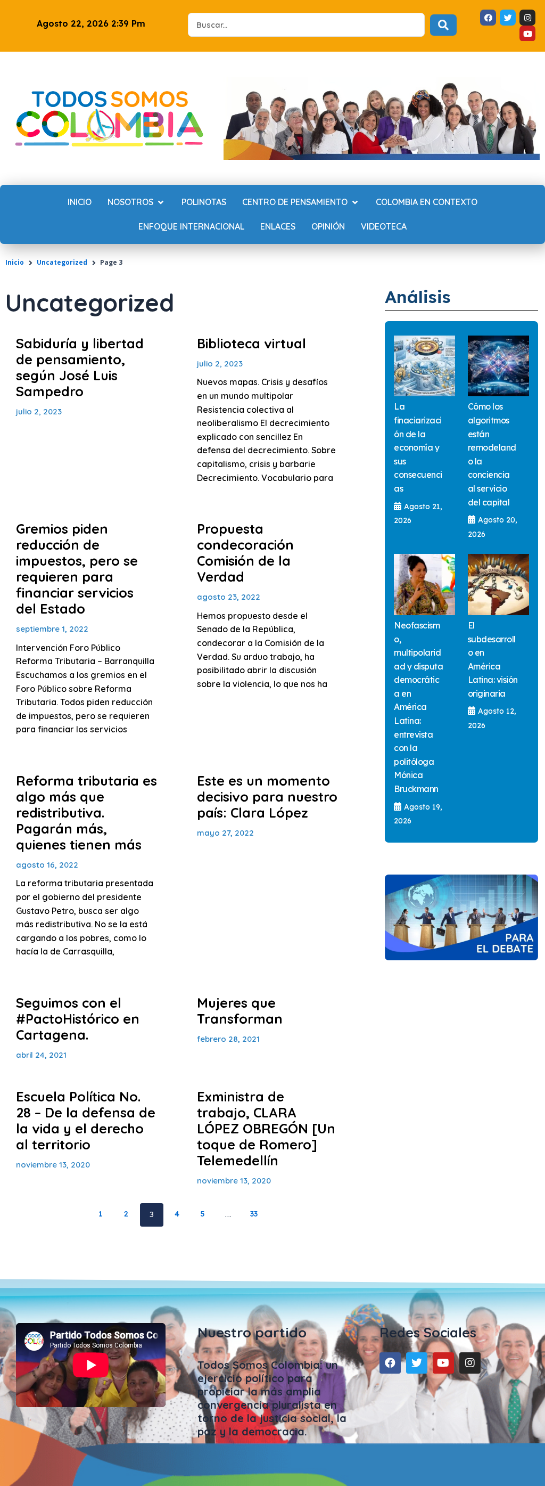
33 (258, 1211)
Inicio (14, 262)
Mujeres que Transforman (240, 1010)
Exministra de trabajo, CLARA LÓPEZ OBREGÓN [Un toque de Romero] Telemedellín (266, 1128)
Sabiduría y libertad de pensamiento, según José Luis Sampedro (80, 367)
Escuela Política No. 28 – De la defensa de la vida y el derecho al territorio (85, 1120)
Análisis (418, 296)
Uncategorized (62, 262)
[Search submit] (443, 25)
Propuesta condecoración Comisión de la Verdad (245, 552)
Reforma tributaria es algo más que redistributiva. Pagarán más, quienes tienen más (86, 812)
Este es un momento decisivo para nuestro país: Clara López (267, 796)
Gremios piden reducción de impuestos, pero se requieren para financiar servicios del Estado (77, 568)
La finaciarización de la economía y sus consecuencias (418, 447)
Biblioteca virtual (251, 343)
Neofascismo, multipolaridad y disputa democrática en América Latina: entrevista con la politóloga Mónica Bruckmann (418, 707)
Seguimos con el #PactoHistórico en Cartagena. (77, 1018)
